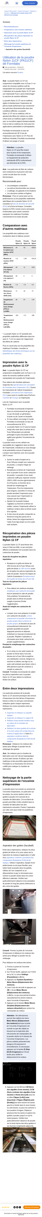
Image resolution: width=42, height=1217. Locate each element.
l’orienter (6, 398)
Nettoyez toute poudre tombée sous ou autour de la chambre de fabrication (20, 723)
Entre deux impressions (13, 41)
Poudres (6, 13)
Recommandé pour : (11, 26)
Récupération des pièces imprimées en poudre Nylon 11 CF (18, 37)
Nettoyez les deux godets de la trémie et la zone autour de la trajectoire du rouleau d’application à (21, 731)
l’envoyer (15, 398)
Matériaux (33, 11)
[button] (17, 3)
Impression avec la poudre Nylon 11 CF (18, 33)
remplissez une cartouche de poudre (21, 591)
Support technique (23, 11)
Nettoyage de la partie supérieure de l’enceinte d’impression (17, 45)
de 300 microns (24, 568)
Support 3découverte (10, 11)
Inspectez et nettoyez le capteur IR (20, 718)
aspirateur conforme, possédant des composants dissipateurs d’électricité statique (18, 860)
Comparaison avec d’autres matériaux (18, 30)
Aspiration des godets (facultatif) (18, 49)
